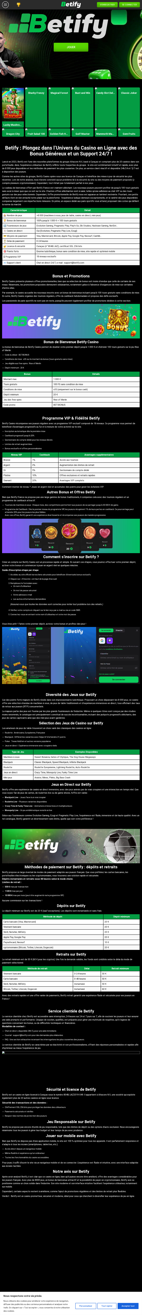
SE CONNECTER (129, 4)
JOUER (71, 47)
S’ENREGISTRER (107, 4)
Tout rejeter (106, 1306)
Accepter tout (128, 1306)
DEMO (13, 110)
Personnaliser (85, 1306)
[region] (71, 1303)
